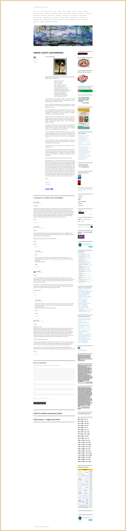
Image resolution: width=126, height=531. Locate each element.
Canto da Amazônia (64, 17)
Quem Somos (36, 21)
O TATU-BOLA (81, 308)
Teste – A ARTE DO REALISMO (83, 306)
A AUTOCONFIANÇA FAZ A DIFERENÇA (85, 155)
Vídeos (46, 11)
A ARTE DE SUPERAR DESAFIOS (83, 149)
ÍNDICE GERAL (54, 21)
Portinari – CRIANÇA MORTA (83, 304)
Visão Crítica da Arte (74, 17)
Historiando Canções (37, 17)
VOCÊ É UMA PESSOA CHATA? (83, 150)
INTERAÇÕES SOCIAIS (82, 159)
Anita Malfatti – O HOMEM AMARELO (84, 311)
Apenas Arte (47, 13)
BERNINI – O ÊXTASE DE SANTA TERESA (85, 303)
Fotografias (85, 11)
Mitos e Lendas (44, 15)
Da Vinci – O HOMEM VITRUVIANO (84, 338)
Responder (35, 222)
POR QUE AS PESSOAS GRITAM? (83, 138)
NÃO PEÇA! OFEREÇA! (82, 137)
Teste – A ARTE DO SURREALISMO (84, 335)
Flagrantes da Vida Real (47, 19)
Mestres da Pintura (83, 15)
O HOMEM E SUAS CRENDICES (83, 158)
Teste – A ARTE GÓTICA (82, 337)
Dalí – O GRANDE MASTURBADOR (84, 325)
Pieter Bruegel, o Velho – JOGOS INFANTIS (85, 296)
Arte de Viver (60, 13)
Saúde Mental (74, 13)
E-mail (35, 387)
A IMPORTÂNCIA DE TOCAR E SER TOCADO (85, 151)
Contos (42, 11)
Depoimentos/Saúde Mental (70, 19)
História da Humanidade (58, 19)
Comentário (36, 367)
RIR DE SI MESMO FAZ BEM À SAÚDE (84, 152)
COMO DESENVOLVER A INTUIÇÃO (84, 135)
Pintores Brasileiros (46, 17)
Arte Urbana (41, 13)
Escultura (69, 11)
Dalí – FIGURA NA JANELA (83, 301)
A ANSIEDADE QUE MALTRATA (83, 136)
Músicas (59, 11)
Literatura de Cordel (83, 17)
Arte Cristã (74, 11)
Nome (34, 382)
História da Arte (59, 15)
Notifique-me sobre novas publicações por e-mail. (41, 401)
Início (34, 11)
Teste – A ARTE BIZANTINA (83, 302)
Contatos (42, 21)
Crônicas (64, 11)
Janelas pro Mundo (55, 17)
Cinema (54, 11)
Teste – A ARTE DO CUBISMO (83, 299)
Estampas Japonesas (37, 19)
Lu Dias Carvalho (36, 59)
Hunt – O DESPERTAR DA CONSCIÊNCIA (85, 339)
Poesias (50, 11)
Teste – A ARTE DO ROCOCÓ (83, 305)
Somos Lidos (47, 21)
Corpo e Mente (88, 13)
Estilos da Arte (67, 13)
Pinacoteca (80, 11)
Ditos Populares (51, 15)
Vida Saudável (81, 13)
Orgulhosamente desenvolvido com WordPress (41, 526)
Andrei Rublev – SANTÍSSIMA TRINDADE (85, 334)
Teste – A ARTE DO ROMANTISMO (84, 307)
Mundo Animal (36, 15)
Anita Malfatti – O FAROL (82, 295)
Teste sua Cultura (66, 15)
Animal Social (54, 13)
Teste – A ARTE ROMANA (82, 300)
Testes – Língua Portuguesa (82, 19)
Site (34, 392)
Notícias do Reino (74, 15)
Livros (38, 11)
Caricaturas (35, 13)
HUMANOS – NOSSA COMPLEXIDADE (84, 156)
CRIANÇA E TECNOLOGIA (82, 157)
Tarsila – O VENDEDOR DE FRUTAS (84, 324)
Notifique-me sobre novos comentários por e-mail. (41, 398)
